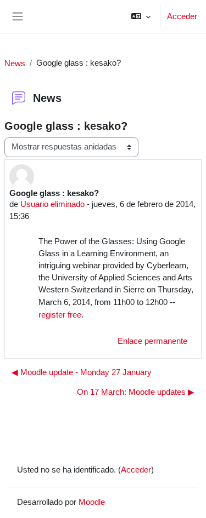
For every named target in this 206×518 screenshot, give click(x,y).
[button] (141, 16)
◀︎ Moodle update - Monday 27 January (82, 372)
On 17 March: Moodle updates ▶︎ (135, 392)
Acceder (182, 16)
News (14, 63)
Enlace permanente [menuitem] (152, 341)
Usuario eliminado (52, 204)
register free (59, 314)
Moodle (92, 502)
